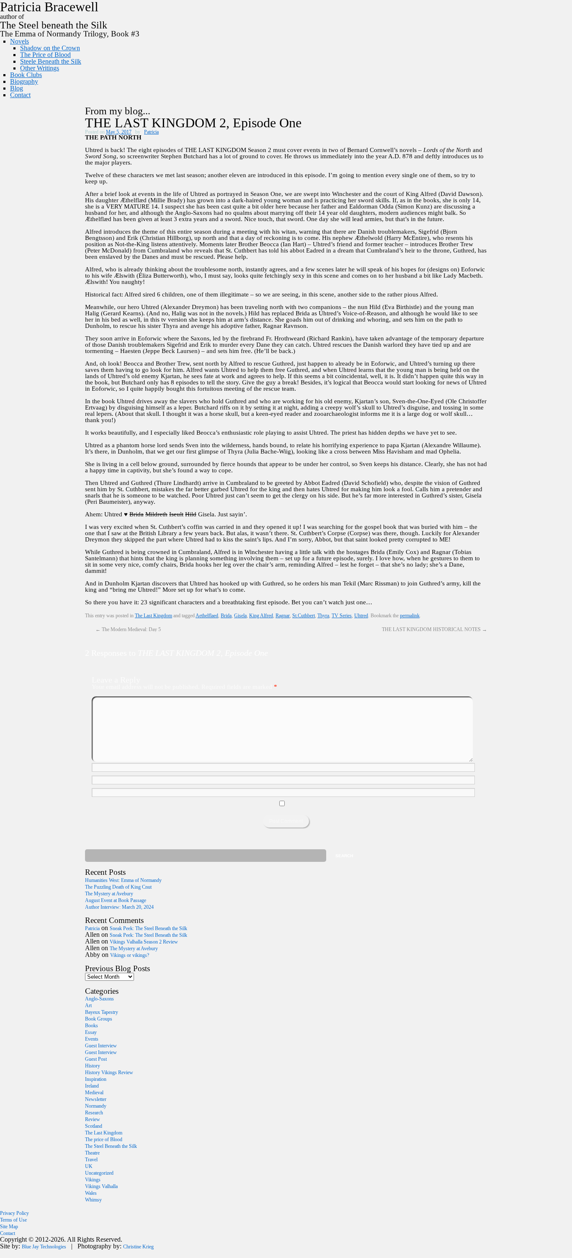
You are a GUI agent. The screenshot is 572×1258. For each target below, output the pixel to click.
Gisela (240, 616)
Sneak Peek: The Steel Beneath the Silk (148, 928)
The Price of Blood (45, 54)
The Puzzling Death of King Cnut (118, 887)
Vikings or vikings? (129, 955)
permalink (410, 616)
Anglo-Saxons (99, 999)
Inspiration (95, 1079)
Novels (19, 41)
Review (92, 1119)
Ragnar (283, 616)
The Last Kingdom (153, 616)
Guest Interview (101, 1046)
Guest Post (96, 1059)
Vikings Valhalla (101, 1186)
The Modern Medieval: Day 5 (128, 629)
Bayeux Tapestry (101, 1012)
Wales (91, 1193)
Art (88, 1005)
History (92, 1066)
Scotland (93, 1126)
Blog (16, 88)
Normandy (95, 1106)
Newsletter (95, 1099)
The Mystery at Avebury (109, 894)
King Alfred (261, 616)
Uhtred (361, 616)
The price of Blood (103, 1139)
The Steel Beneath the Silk (111, 1146)
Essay (91, 1032)
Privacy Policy (14, 1213)
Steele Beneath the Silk (50, 61)
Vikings (92, 1180)
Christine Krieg (138, 1247)
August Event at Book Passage (115, 900)
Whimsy (93, 1200)
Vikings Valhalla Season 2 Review (144, 942)
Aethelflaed (207, 616)
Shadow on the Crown (50, 48)
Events (91, 1039)
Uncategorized (99, 1173)
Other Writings (39, 68)
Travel (91, 1160)
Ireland (92, 1086)
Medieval (94, 1093)
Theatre (92, 1153)
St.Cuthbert (303, 616)
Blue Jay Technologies (44, 1247)
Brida (226, 616)
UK (89, 1166)
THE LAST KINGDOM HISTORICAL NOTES (434, 629)
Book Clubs (26, 74)
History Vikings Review (109, 1072)
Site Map (9, 1227)
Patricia (151, 132)
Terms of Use (13, 1220)
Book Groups (98, 1019)
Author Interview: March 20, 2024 (119, 907)
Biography (24, 81)
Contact (20, 94)
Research (94, 1113)
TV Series (342, 616)
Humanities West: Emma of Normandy (123, 880)
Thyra (323, 616)
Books (91, 1026)
